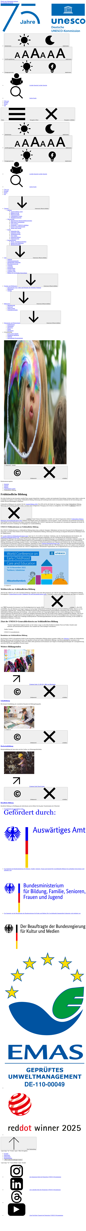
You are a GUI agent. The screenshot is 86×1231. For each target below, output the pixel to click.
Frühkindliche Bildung (10, 490)
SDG (5, 607)
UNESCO (72, 505)
